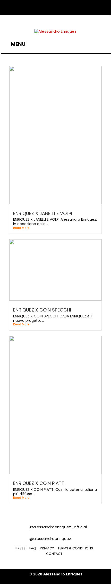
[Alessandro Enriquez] (55, 31)
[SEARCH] (105, 44)
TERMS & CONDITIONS (75, 548)
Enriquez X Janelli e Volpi (42, 213)
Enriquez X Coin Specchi (42, 310)
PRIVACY (47, 548)
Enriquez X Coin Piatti (39, 483)
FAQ (32, 548)
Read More (21, 228)
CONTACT (54, 553)
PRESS (20, 548)
